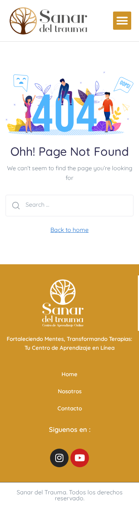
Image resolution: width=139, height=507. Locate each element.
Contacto (69, 408)
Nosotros (70, 391)
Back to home (69, 229)
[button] (122, 21)
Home (69, 374)
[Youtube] (79, 458)
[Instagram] (59, 458)
